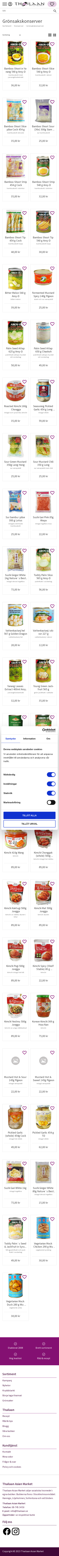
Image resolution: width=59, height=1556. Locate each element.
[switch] (51, 783)
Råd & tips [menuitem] (7, 1421)
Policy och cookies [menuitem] (11, 1467)
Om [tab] (48, 738)
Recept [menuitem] (6, 1416)
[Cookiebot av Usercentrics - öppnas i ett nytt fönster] (42, 730)
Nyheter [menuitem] (6, 1385)
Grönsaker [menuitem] (7, 1401)
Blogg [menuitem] (5, 1426)
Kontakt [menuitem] (6, 1452)
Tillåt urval (29, 824)
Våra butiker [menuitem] (8, 1431)
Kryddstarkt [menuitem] (8, 1391)
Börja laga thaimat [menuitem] (12, 1395)
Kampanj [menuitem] (7, 1380)
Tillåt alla (29, 815)
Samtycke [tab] (10, 738)
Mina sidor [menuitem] (10, 4)
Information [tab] (29, 738)
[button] (4, 4)
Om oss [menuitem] (6, 1436)
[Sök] (55, 11)
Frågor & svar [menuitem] (9, 1462)
